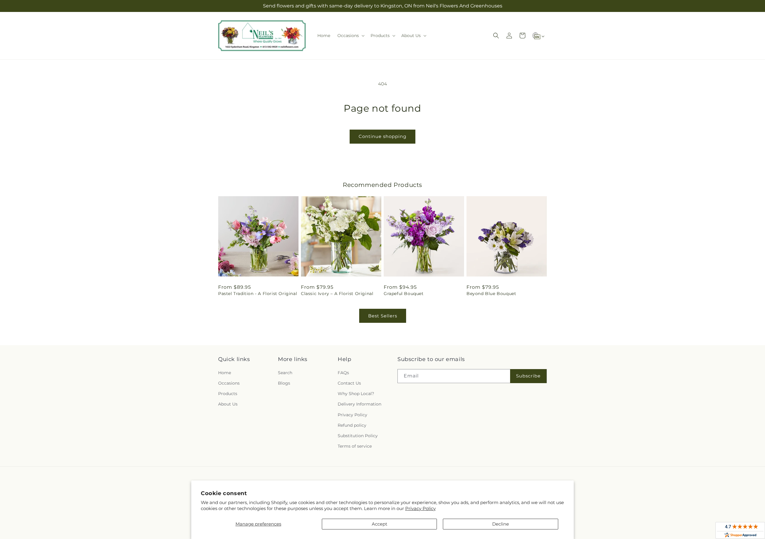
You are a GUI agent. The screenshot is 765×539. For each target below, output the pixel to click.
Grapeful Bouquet (404, 293)
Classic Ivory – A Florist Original (337, 293)
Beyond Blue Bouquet (491, 293)
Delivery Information (359, 404)
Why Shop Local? (356, 393)
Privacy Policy (420, 508)
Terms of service (355, 446)
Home (224, 372)
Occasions (229, 383)
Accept (379, 524)
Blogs (284, 383)
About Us (228, 404)
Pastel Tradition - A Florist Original (257, 293)
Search (285, 372)
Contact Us (349, 383)
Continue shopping (382, 136)
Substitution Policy (358, 435)
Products (227, 393)
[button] (350, 35)
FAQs (343, 372)
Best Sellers (382, 316)
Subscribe (528, 376)
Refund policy (352, 425)
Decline (500, 524)
